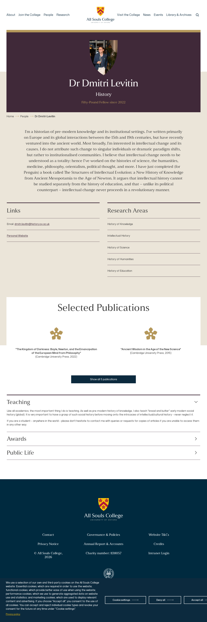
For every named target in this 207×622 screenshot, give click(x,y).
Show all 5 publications (103, 379)
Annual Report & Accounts (103, 544)
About (10, 15)
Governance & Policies (103, 535)
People (48, 15)
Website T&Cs (159, 535)
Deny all (160, 599)
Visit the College (128, 15)
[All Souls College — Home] (103, 509)
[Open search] (197, 15)
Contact (48, 535)
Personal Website (17, 235)
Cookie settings (121, 599)
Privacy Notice (48, 544)
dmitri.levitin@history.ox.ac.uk (32, 224)
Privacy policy (13, 614)
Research (63, 15)
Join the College (29, 15)
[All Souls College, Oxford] (100, 15)
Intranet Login (158, 553)
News (147, 15)
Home (10, 116)
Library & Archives (178, 15)
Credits (159, 544)
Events (158, 15)
